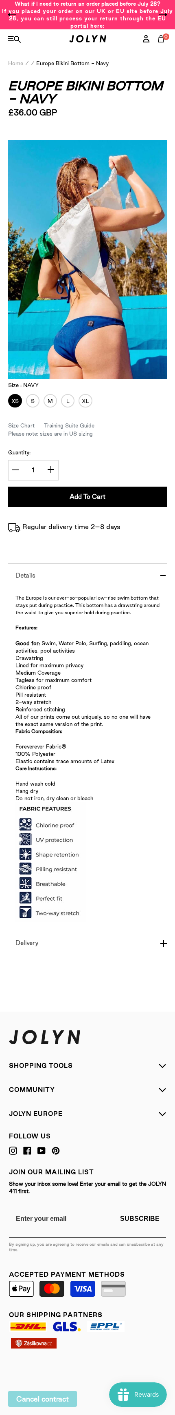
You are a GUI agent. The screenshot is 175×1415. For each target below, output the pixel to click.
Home (15, 63)
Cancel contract (42, 1399)
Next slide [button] (163, 15)
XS (13, 401)
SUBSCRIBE (140, 1218)
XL (84, 401)
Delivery (27, 942)
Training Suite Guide (69, 425)
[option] (87, 14)
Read (28, 135)
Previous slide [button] (12, 15)
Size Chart (21, 425)
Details (25, 575)
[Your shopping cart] (162, 48)
